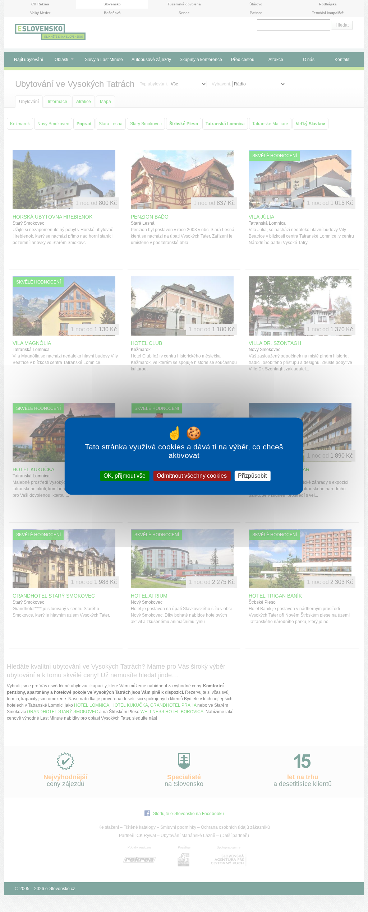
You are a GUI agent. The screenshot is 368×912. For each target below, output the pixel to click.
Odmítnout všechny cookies (192, 476)
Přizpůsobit (252, 476)
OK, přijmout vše (125, 476)
